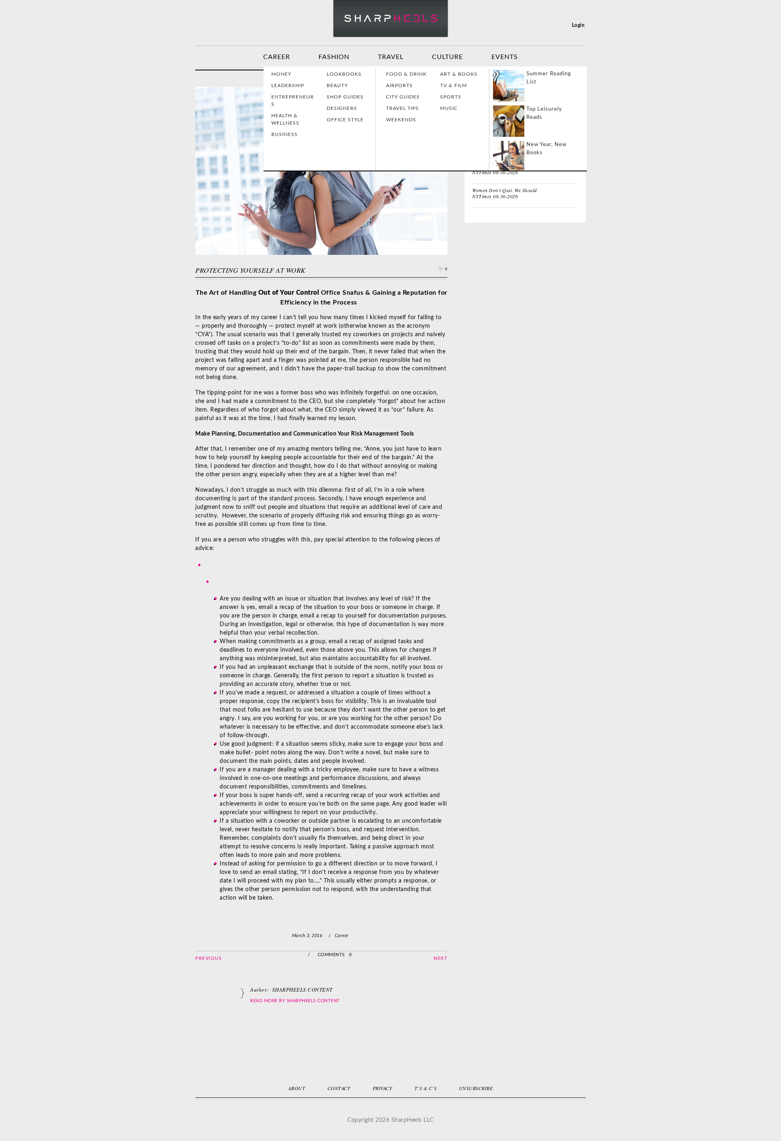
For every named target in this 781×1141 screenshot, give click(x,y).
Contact (339, 1088)
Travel (391, 57)
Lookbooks (344, 74)
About (296, 1088)
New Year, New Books (546, 148)
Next (440, 958)
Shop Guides (345, 96)
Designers (342, 108)
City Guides (403, 96)
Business (284, 134)
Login (578, 25)
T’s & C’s (425, 1088)
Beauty (337, 85)
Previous (208, 958)
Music (449, 108)
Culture (447, 57)
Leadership (287, 85)
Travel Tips (402, 108)
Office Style (345, 119)
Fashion (334, 57)
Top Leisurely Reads (544, 113)
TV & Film (453, 85)
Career (276, 57)
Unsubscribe (476, 1088)
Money (281, 74)
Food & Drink (406, 74)
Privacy (383, 1088)
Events (504, 57)
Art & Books (459, 74)
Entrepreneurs (292, 100)
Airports (399, 85)
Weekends (401, 119)
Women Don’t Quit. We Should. (505, 190)
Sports (450, 96)
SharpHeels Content (313, 1001)
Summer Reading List (548, 78)
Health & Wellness (285, 119)
